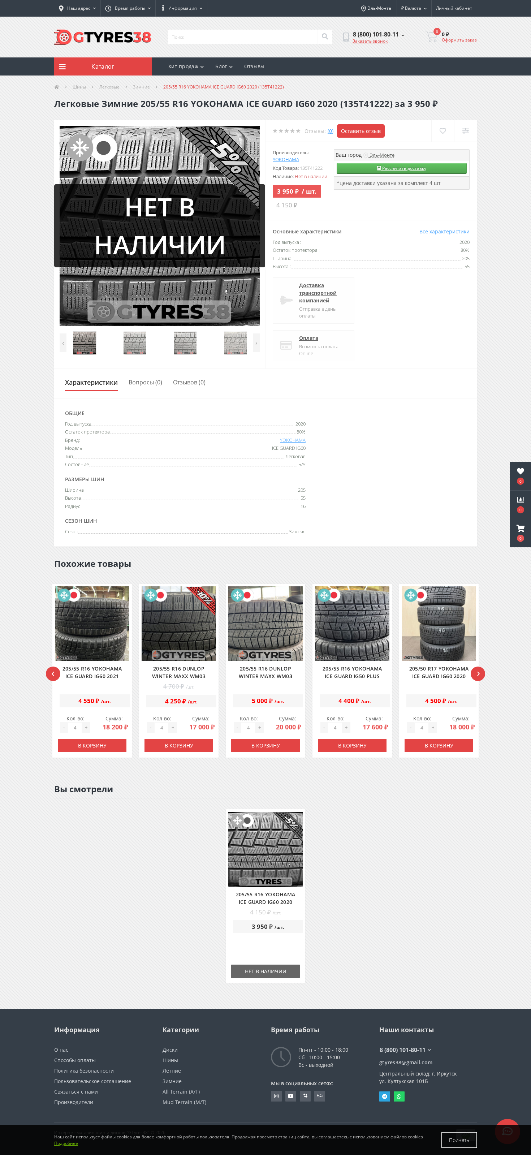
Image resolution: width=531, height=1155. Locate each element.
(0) (330, 131)
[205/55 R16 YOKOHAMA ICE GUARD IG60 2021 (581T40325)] (92, 623)
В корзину (92, 745)
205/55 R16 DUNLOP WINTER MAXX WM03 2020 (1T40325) (265, 676)
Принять (459, 1140)
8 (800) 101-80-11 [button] (403, 1050)
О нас (61, 1049)
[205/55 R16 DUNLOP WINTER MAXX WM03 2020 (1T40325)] (265, 623)
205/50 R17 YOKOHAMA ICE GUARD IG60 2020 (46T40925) (439, 676)
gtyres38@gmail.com (405, 1062)
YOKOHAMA (286, 159)
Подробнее (66, 1143)
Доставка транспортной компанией (318, 293)
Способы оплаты (75, 1060)
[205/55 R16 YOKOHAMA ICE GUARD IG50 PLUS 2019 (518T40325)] (352, 623)
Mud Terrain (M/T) (184, 1102)
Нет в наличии (265, 971)
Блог (221, 66)
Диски (170, 1049)
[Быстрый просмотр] (121, 646)
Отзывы (254, 66)
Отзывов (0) (189, 382)
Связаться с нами (76, 1091)
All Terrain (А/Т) (181, 1091)
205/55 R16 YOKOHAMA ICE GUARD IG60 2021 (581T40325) (92, 676)
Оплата (308, 338)
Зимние (141, 87)
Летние (172, 1070)
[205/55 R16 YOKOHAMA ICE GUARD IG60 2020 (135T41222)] (265, 849)
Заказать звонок (370, 41)
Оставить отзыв (361, 131)
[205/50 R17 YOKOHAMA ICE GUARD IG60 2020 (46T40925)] (439, 623)
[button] (127, 8)
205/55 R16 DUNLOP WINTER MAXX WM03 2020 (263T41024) (179, 676)
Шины (79, 87)
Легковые (109, 87)
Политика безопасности (84, 1070)
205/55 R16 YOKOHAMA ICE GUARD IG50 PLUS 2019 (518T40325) (352, 676)
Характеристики (91, 382)
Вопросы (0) (145, 382)
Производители (73, 1102)
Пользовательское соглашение (92, 1081)
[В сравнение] (121, 634)
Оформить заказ (459, 40)
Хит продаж (183, 66)
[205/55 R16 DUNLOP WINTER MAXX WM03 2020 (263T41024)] (179, 623)
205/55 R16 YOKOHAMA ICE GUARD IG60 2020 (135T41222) (265, 902)
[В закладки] (121, 621)
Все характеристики (444, 231)
